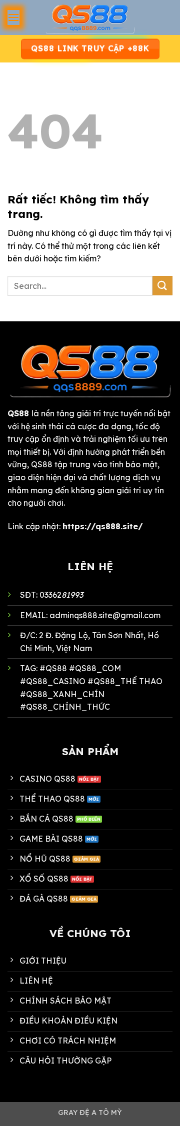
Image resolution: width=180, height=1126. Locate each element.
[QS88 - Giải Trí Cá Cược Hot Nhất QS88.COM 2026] (90, 17)
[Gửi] (162, 285)
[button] (14, 17)
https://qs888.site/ (102, 526)
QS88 (18, 413)
